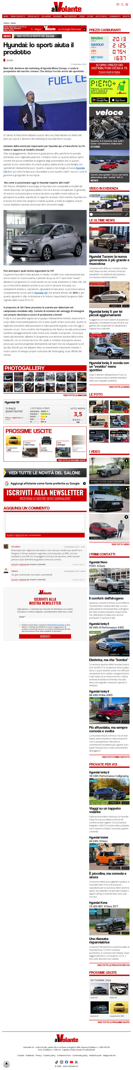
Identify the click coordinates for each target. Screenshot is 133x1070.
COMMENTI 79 (115, 251)
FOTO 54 (125, 868)
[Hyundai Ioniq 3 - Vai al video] (109, 527)
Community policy (80, 1055)
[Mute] (125, 198)
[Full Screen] (126, 214)
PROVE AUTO (33, 16)
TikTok (56, 1062)
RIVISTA (126, 16)
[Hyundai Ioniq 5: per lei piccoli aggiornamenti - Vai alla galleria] (99, 427)
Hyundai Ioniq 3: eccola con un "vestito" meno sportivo (109, 366)
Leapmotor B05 (117, 1016)
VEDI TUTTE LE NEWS (119, 387)
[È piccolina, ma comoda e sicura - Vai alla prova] (109, 870)
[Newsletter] (118, 4)
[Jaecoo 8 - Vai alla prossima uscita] (99, 1013)
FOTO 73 (125, 933)
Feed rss (76, 1062)
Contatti (20, 1055)
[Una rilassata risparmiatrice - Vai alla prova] (109, 935)
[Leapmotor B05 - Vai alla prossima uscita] (119, 1013)
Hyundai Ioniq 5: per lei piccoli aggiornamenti (105, 313)
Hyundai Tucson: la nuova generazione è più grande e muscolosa (109, 260)
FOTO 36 (125, 722)
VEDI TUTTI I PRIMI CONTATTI (115, 757)
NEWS (5, 16)
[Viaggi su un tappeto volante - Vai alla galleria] (119, 413)
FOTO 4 (126, 306)
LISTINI (90, 16)
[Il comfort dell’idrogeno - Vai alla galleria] (119, 442)
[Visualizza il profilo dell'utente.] (6, 546)
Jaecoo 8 (94, 1016)
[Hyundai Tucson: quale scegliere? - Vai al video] (109, 471)
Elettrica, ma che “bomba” (108, 660)
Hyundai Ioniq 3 (98, 538)
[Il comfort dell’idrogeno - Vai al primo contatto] (109, 594)
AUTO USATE (101, 16)
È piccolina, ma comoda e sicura (107, 875)
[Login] (126, 4)
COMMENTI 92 (114, 722)
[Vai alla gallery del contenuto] (8, 377)
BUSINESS (57, 16)
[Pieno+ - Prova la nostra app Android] (100, 99)
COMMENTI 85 (114, 654)
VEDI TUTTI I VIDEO (120, 544)
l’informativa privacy (55, 625)
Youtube (71, 1062)
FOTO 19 (125, 357)
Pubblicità (30, 1055)
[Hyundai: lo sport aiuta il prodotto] (45, 103)
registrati (16, 418)
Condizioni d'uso (64, 1055)
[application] (109, 205)
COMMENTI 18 (115, 306)
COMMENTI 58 (114, 803)
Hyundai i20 (40, 292)
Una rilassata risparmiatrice (99, 940)
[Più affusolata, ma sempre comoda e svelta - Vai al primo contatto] (109, 723)
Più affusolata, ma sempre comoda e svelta (108, 729)
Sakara (14, 571)
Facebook (66, 1062)
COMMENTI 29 (114, 593)
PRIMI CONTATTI (18, 16)
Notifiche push (95, 1055)
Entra (7, 418)
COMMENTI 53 (114, 933)
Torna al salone (37, 36)
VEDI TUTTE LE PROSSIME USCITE (113, 1022)
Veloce (109, 112)
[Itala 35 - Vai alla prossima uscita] (119, 994)
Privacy (39, 1055)
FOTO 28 (125, 654)
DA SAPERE (46, 16)
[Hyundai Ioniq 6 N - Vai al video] (109, 499)
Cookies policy (49, 1055)
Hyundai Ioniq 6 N (99, 510)
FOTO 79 (125, 803)
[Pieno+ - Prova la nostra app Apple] (118, 99)
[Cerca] (122, 4)
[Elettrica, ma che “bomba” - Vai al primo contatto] (109, 656)
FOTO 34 (125, 593)
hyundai (9, 60)
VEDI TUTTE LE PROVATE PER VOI (113, 965)
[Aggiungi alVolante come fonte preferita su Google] (45, 483)
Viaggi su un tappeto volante (105, 810)
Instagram (61, 1062)
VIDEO (82, 16)
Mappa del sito (109, 1055)
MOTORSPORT (70, 16)
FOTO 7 (126, 251)
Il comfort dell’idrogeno (106, 598)
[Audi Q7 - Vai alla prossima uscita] (99, 994)
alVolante (66, 7)
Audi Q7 (94, 997)
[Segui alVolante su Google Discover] (45, 28)
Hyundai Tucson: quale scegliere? (107, 482)
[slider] (106, 214)
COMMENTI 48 (114, 357)
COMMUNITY (114, 16)
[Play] (109, 206)
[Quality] (119, 198)
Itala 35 (113, 997)
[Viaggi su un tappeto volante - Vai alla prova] (109, 804)
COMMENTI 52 (114, 868)
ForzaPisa (15, 546)
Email (22, 617)
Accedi (10, 535)
